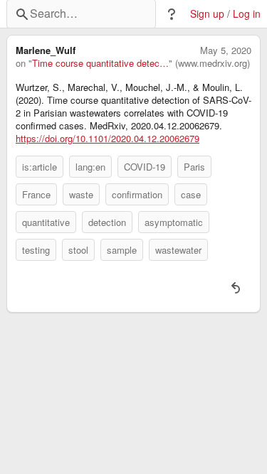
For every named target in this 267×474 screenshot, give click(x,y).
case (191, 194)
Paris (194, 166)
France (36, 194)
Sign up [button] (207, 14)
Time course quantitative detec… (100, 63)
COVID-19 (144, 166)
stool (78, 249)
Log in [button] (247, 14)
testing (36, 249)
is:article (39, 166)
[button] (171, 14)
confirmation (137, 194)
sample (122, 249)
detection (107, 222)
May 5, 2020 (225, 50)
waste (81, 194)
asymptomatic (174, 222)
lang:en (90, 166)
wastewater (178, 249)
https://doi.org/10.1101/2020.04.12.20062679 (107, 138)
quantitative (46, 222)
